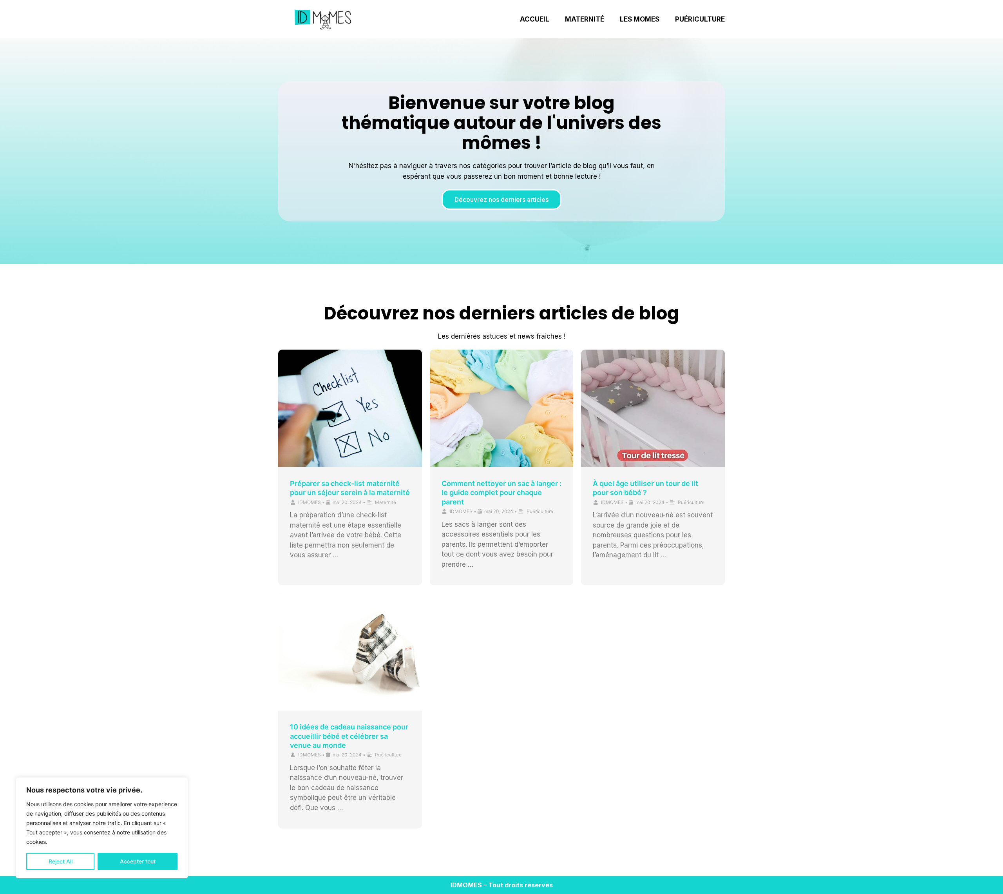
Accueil (534, 19)
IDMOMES (309, 502)
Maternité (584, 19)
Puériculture (700, 19)
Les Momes (639, 19)
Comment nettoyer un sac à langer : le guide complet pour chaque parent (501, 492)
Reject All (60, 861)
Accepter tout (138, 861)
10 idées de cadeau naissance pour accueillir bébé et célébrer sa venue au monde (349, 736)
